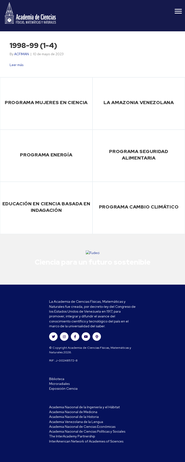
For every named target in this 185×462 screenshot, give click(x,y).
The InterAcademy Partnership (72, 436)
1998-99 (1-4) (33, 45)
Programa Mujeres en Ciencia (46, 102)
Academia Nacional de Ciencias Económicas (82, 426)
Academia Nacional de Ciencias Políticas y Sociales (87, 431)
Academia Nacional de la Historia (74, 417)
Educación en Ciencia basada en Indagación (46, 207)
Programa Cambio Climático (139, 207)
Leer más (16, 65)
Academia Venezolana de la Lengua (76, 422)
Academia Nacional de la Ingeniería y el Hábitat (84, 407)
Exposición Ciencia (63, 388)
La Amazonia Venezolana (139, 102)
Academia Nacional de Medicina (73, 412)
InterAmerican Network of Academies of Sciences (86, 441)
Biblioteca (56, 379)
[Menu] (178, 11)
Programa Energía (46, 155)
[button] (53, 336)
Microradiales (59, 384)
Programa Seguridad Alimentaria (138, 154)
